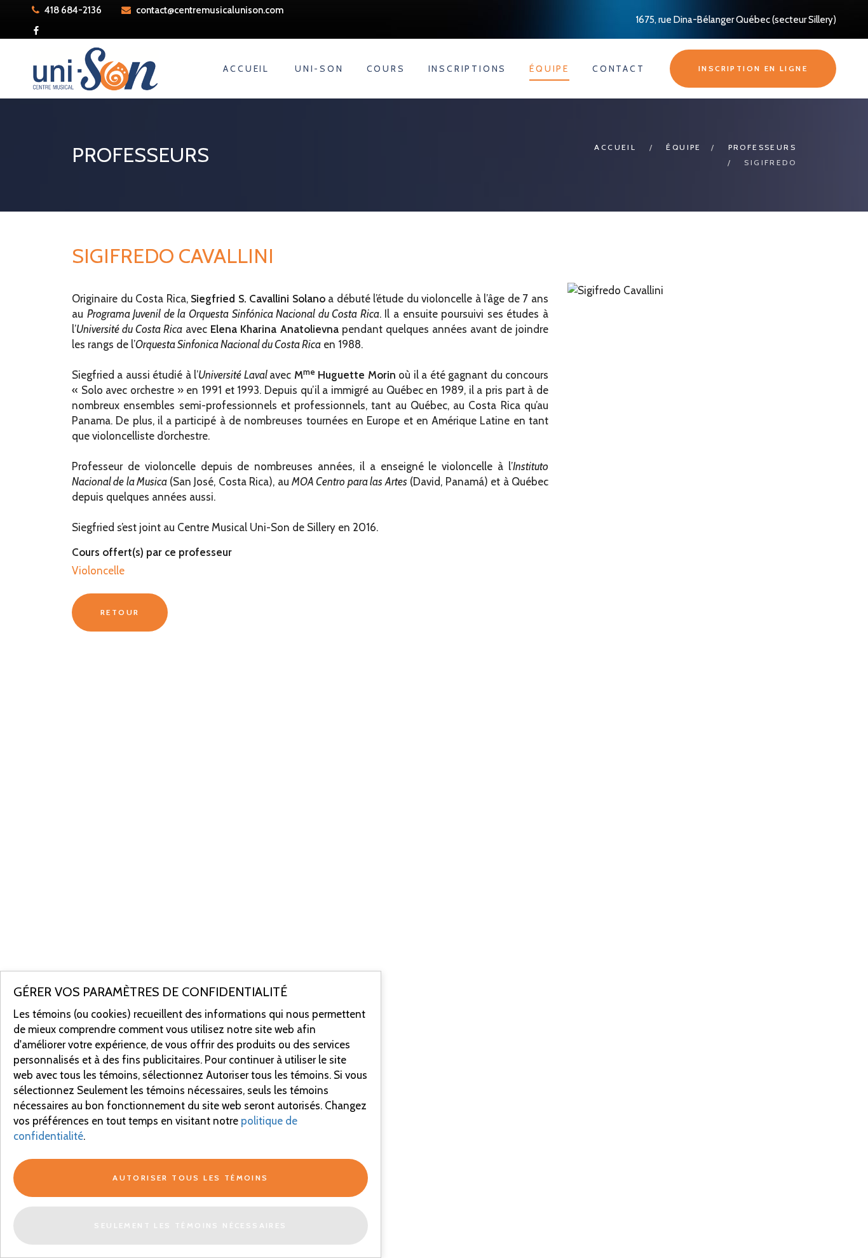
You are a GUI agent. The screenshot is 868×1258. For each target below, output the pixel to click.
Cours (386, 68)
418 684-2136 (72, 10)
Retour (119, 612)
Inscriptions (467, 68)
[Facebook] (36, 30)
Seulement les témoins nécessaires (190, 1225)
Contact (618, 68)
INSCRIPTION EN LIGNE (753, 68)
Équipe (549, 68)
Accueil (246, 68)
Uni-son (319, 68)
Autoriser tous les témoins (190, 1177)
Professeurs (762, 147)
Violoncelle (98, 570)
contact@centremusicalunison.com (209, 10)
